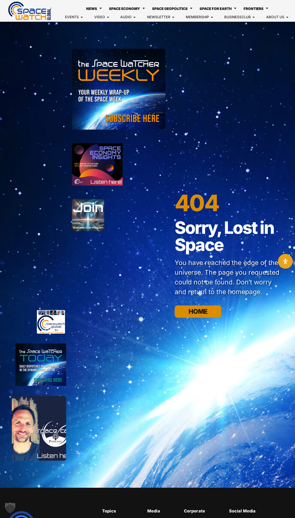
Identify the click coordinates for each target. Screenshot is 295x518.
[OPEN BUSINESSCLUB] (253, 17)
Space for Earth (216, 8)
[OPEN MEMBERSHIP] (212, 17)
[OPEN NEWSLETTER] (173, 17)
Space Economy (124, 8)
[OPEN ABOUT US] (287, 17)
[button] (10, 508)
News (91, 8)
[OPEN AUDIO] (134, 17)
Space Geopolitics (170, 8)
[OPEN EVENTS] (81, 17)
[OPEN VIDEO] (108, 17)
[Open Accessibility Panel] (285, 261)
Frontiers (253, 8)
